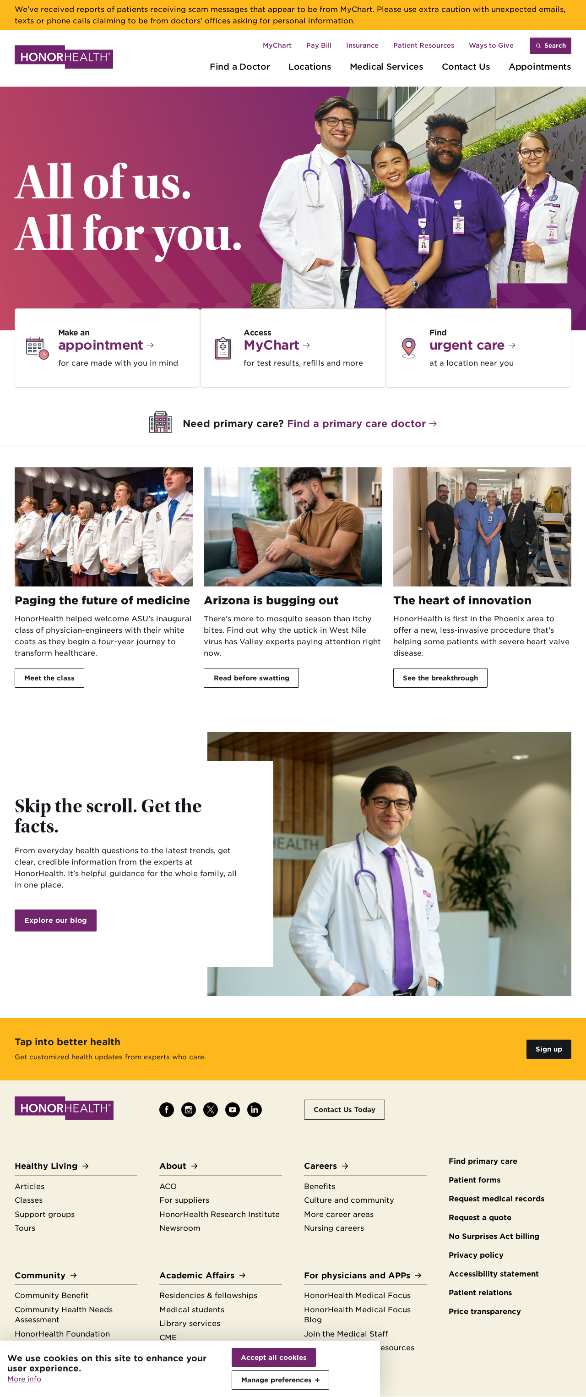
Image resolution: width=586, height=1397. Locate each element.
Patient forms (474, 1180)
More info (24, 1379)
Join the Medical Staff (346, 1334)
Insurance (362, 45)
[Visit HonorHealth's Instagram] (188, 1109)
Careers (320, 1166)
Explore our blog (55, 920)
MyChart (277, 45)
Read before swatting (251, 678)
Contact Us (466, 66)
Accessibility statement (494, 1274)
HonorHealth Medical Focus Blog (357, 1315)
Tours (25, 1228)
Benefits (319, 1186)
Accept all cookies (274, 1357)
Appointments (540, 66)
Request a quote (480, 1217)
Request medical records (496, 1198)
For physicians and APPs (357, 1275)
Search (555, 45)
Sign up (549, 1049)
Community (40, 1275)
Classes (29, 1200)
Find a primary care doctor (356, 423)
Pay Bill (318, 45)
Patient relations (480, 1292)
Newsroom (180, 1228)
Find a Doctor (240, 66)
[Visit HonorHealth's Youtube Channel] (232, 1109)
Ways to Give (491, 45)
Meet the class (49, 678)
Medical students (191, 1309)
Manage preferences (276, 1380)
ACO (168, 1186)
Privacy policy (476, 1255)
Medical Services (386, 66)
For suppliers (184, 1200)
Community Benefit (52, 1295)
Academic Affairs (196, 1275)
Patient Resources (423, 45)
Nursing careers (334, 1228)
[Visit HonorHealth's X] (210, 1109)
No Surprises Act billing (494, 1236)
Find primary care (483, 1161)
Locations (309, 66)
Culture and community (349, 1200)
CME (168, 1337)
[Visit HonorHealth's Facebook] (166, 1109)
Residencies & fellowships (208, 1295)
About (172, 1166)
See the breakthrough (440, 678)
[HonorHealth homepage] (64, 58)
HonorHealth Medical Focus (357, 1295)
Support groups (45, 1214)
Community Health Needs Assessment (64, 1315)
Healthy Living (46, 1166)
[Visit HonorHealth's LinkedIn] (254, 1109)
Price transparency (485, 1311)
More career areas (339, 1214)
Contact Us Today (344, 1109)
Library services (189, 1323)
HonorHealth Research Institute (219, 1214)
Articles (29, 1186)
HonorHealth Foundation (62, 1334)
